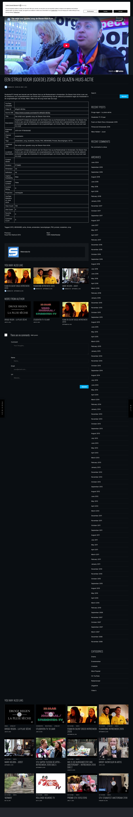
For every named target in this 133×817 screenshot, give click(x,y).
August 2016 (95, 264)
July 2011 (94, 540)
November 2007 (96, 617)
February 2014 (96, 404)
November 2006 (97, 641)
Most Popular (95, 671)
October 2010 (96, 579)
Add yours (34, 335)
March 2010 (95, 603)
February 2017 (96, 240)
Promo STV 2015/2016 (77, 797)
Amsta (29, 227)
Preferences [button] (16, 12)
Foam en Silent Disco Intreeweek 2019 (17, 287)
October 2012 (96, 482)
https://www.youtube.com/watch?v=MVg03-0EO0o (32, 113)
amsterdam (36, 227)
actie (24, 227)
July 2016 (94, 269)
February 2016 (96, 293)
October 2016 (96, 254)
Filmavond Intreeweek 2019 (44, 286)
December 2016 (96, 245)
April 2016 (94, 283)
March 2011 (95, 554)
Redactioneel (95, 681)
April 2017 (94, 235)
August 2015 (95, 322)
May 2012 (94, 501)
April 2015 (94, 337)
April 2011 (94, 549)
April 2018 (94, 191)
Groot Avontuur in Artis (110, 762)
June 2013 (94, 443)
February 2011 (96, 559)
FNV (52, 227)
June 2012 (94, 496)
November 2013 (96, 419)
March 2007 (95, 632)
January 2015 (96, 351)
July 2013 (94, 438)
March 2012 (95, 511)
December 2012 (96, 472)
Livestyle (94, 666)
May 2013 (94, 448)
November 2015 (96, 308)
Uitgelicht (94, 686)
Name (13, 357)
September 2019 (97, 167)
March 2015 (95, 341)
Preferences (90, 11)
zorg (69, 227)
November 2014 (96, 361)
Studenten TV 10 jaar (41, 319)
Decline (105, 11)
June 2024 (95, 162)
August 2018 (95, 177)
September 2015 (97, 317)
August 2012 (95, 491)
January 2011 (95, 564)
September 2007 (97, 627)
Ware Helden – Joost (70, 286)
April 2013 (94, 453)
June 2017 (94, 225)
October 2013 (96, 424)
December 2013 (96, 414)
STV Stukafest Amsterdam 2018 (113, 797)
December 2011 (96, 516)
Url (12, 374)
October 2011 (95, 525)
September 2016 (97, 259)
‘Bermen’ (8, 797)
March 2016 (95, 288)
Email (13, 366)
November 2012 (96, 477)
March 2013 (95, 458)
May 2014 (94, 390)
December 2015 (96, 303)
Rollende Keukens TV (45, 797)
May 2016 (94, 278)
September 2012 (97, 487)
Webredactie (25, 252)
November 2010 (96, 574)
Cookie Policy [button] (54, 10)
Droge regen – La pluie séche (16, 319)
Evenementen (96, 661)
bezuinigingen (45, 227)
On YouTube (95, 676)
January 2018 (96, 201)
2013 (11, 227)
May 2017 (94, 230)
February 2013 (96, 462)
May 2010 (94, 593)
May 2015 (94, 332)
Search (93, 93)
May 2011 (94, 545)
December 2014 (96, 356)
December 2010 (96, 569)
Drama (93, 657)
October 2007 (96, 622)
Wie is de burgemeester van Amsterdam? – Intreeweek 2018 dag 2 (81, 764)
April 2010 (94, 598)
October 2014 (96, 366)
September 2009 (97, 612)
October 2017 (96, 211)
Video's (93, 690)
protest (56, 227)
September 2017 (97, 215)
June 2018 (94, 182)
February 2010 (96, 608)
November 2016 (96, 249)
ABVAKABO (18, 227)
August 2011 (95, 535)
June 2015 (94, 327)
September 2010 (97, 583)
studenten (63, 227)
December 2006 (96, 637)
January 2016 (96, 298)
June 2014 (94, 385)
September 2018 (97, 172)
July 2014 (94, 380)
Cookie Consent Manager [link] (12, 5)
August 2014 (95, 375)
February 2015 (96, 346)
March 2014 (95, 399)
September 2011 (96, 530)
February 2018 (96, 196)
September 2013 (97, 428)
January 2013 (96, 467)
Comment (14, 342)
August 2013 (95, 433)
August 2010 (95, 588)
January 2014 (96, 409)
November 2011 (96, 520)
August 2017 (95, 220)
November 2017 (96, 206)
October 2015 (96, 312)
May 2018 (94, 186)
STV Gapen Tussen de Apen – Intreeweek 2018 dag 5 (48, 763)
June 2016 (94, 274)
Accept (120, 11)
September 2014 (97, 370)
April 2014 (94, 395)
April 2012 (94, 506)
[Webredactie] (13, 252)
